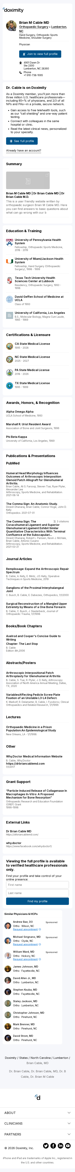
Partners (12, 1134)
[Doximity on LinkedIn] (60, 1146)
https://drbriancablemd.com (25, 763)
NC (21, 31)
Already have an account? (23, 150)
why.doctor (13, 843)
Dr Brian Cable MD (18, 831)
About (10, 1113)
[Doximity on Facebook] (53, 1146)
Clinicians (13, 1123)
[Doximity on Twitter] (46, 1146)
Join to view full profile (42, 54)
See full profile (24, 142)
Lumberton (58, 27)
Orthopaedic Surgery (33, 27)
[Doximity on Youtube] (68, 1146)
